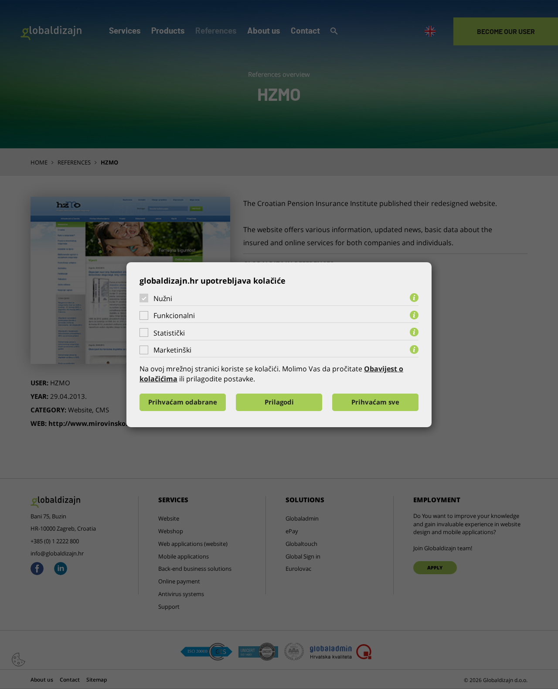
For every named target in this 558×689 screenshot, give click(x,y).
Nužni (162, 298)
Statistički (169, 333)
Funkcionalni (174, 315)
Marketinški (172, 350)
